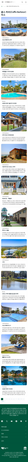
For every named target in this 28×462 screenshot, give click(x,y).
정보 (2, 433)
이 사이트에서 (5, 430)
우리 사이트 (4, 437)
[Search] (22, 2)
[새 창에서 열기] (14, 26)
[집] (9, 2)
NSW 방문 (4, 426)
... (4, 6)
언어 (2, 441)
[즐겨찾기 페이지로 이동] (25, 2)
